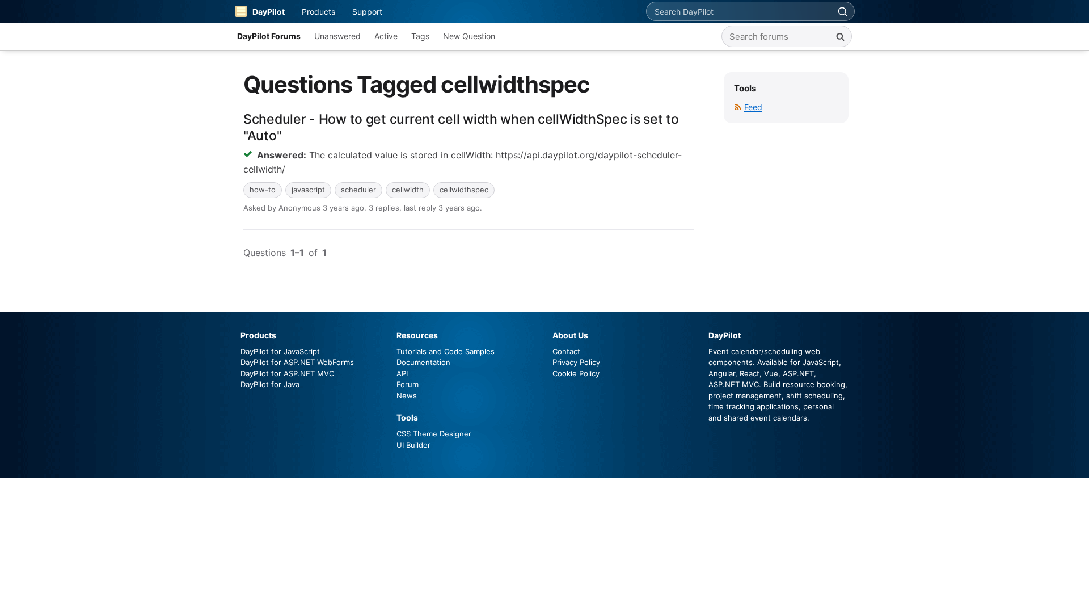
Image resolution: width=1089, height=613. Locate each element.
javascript (308, 189)
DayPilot (268, 11)
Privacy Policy (576, 362)
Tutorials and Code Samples (445, 351)
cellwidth (408, 189)
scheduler (358, 189)
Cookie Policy (576, 373)
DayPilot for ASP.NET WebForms (297, 362)
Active (386, 36)
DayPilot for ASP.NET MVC (287, 373)
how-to (263, 189)
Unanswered (337, 36)
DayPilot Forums (269, 36)
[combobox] (738, 11)
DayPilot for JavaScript (280, 351)
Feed (753, 107)
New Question (469, 36)
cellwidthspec (464, 189)
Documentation (423, 362)
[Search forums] (840, 36)
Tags (420, 36)
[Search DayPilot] (842, 11)
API (402, 373)
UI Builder (413, 445)
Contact (566, 351)
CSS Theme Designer (433, 433)
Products (318, 11)
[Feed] (738, 107)
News (406, 395)
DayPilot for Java (269, 384)
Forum (407, 384)
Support (367, 11)
